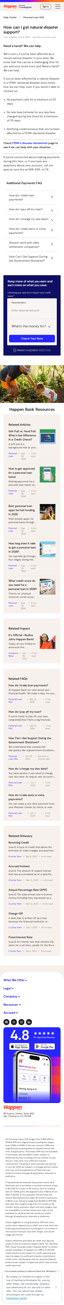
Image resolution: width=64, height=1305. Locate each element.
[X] (14, 1022)
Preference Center (16, 1298)
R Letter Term (15, 856)
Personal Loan (13, 455)
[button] (32, 980)
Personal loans (19, 302)
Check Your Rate (32, 338)
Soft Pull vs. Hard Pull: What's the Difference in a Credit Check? (22, 435)
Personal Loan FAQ (15, 700)
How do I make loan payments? (28, 685)
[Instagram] (21, 1022)
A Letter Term (15, 880)
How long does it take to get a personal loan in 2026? (22, 547)
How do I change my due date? (28, 768)
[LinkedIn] (29, 1022)
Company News (13, 654)
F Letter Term (15, 951)
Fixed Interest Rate (20, 937)
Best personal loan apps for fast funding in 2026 (22, 510)
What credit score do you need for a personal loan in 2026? (23, 585)
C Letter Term (15, 927)
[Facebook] (6, 1022)
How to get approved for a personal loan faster (22, 473)
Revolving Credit (19, 842)
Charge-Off (16, 913)
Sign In (45, 6)
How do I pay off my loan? (25, 712)
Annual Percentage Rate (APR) (28, 890)
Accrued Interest (19, 866)
